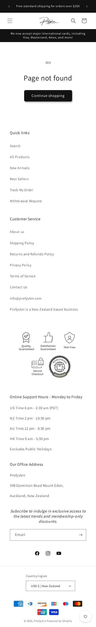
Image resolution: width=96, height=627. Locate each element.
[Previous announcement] (9, 6)
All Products (20, 157)
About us (17, 232)
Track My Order (21, 190)
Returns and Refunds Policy (32, 254)
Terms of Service (23, 276)
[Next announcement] (86, 6)
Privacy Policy (20, 265)
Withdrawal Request (26, 201)
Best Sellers (19, 179)
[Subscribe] (80, 535)
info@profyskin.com (26, 298)
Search (15, 146)
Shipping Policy (22, 243)
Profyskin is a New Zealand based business (44, 309)
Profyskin (40, 621)
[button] (9, 20)
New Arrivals (20, 168)
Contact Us (18, 287)
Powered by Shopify (59, 621)
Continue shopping (48, 95)
